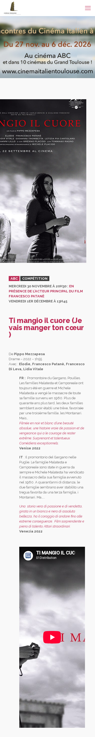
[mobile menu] (87, 7)
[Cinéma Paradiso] (12, 8)
